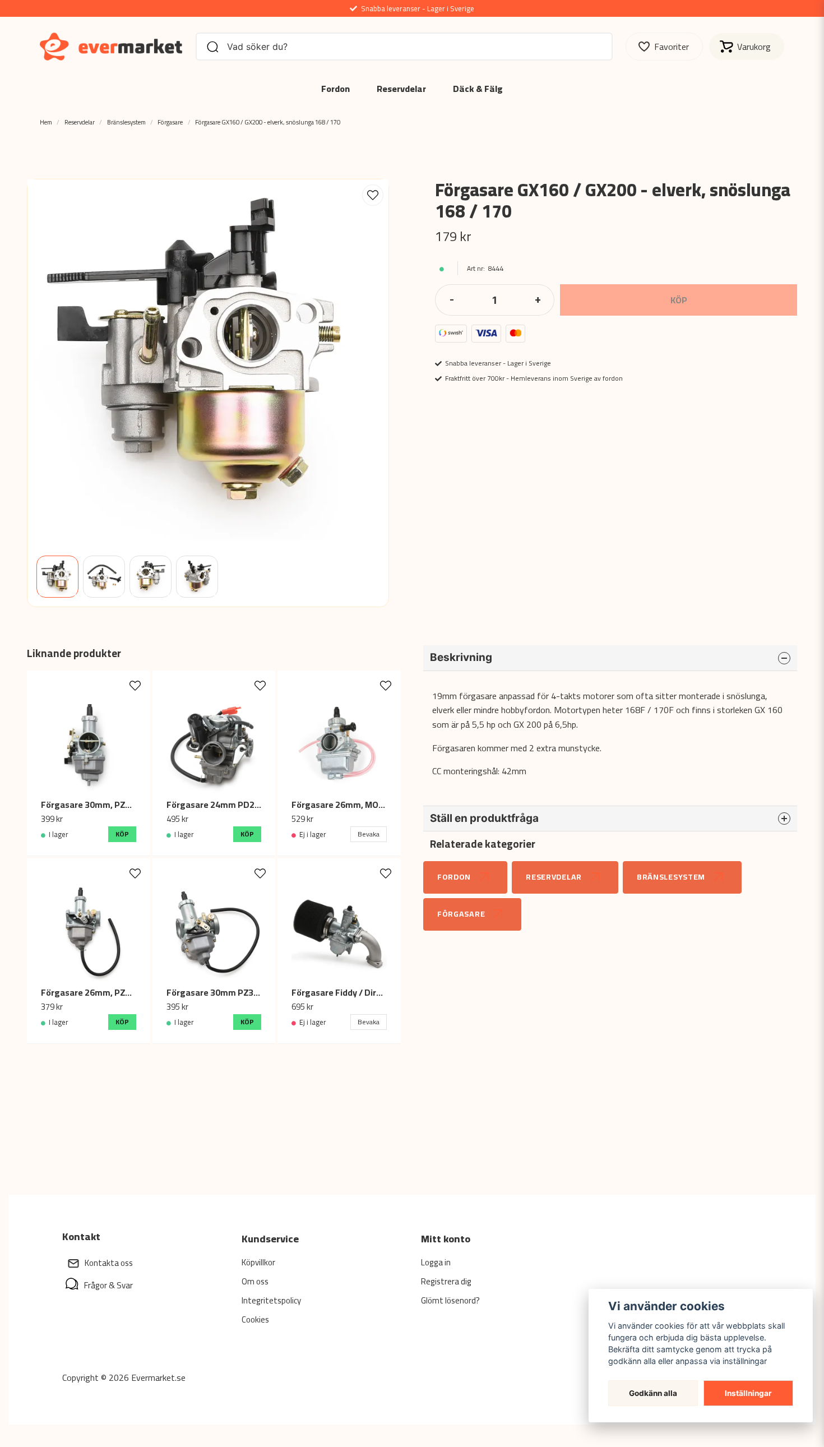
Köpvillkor (258, 1262)
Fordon (335, 88)
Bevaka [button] (368, 833)
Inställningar (748, 1393)
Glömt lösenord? (450, 1300)
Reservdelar (401, 88)
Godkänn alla (653, 1393)
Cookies (255, 1319)
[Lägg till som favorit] (664, 46)
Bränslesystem (126, 122)
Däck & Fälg (478, 88)
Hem (46, 122)
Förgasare (170, 122)
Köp (122, 833)
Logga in (436, 1262)
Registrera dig (446, 1281)
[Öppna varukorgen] (746, 46)
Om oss (255, 1281)
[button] (373, 195)
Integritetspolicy (271, 1300)
